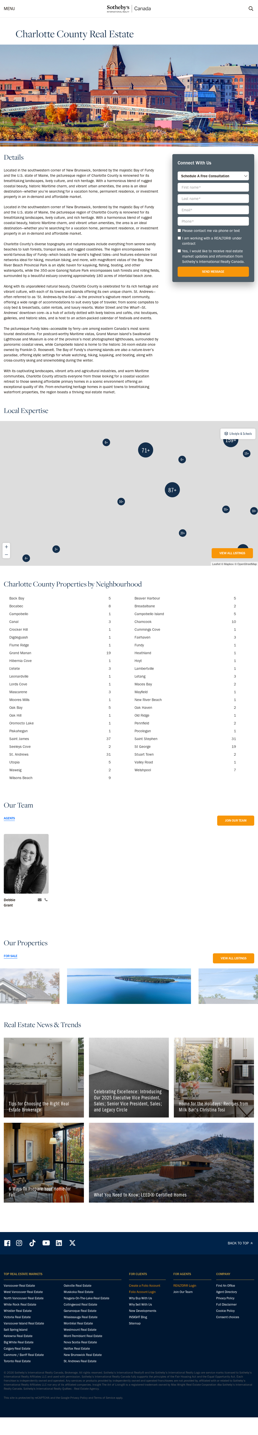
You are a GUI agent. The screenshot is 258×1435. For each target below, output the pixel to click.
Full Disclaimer (226, 1304)
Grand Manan (60, 653)
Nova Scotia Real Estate (80, 1342)
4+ (26, 558)
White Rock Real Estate (20, 1304)
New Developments (142, 1311)
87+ (172, 490)
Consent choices (227, 1317)
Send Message (213, 271)
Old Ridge (185, 715)
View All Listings (232, 553)
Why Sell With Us (140, 1304)
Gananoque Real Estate (80, 1311)
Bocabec (60, 606)
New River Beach (185, 699)
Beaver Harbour (185, 598)
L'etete (60, 668)
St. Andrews (60, 754)
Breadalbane (185, 606)
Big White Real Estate (19, 1342)
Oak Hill (60, 715)
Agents (9, 818)
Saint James (60, 739)
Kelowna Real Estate (18, 1336)
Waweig (60, 770)
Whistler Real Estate (18, 1311)
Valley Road (185, 762)
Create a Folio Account (144, 1285)
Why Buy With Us (140, 1298)
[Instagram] (20, 1243)
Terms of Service (104, 1397)
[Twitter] (72, 1243)
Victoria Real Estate (17, 1317)
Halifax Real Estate (77, 1348)
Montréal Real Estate (78, 1323)
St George (185, 746)
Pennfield (185, 723)
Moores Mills (60, 699)
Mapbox (229, 564)
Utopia (60, 762)
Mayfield (185, 692)
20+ (182, 533)
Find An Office (225, 1285)
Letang (185, 676)
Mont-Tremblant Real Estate (83, 1336)
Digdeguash (60, 637)
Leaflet (216, 564)
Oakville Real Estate (77, 1285)
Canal (60, 621)
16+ (121, 501)
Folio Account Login (142, 1292)
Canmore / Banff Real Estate (24, 1355)
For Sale (10, 956)
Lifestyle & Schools (240, 433)
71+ (146, 450)
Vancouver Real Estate (19, 1285)
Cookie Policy (225, 1311)
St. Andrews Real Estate (80, 1361)
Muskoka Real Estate (78, 1292)
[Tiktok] (32, 1243)
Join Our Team (235, 820)
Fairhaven (185, 637)
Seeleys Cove (60, 746)
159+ (230, 440)
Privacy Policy (225, 1298)
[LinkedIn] (59, 1243)
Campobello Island (185, 614)
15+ (246, 453)
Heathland (185, 653)
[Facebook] (8, 1243)
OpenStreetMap (247, 564)
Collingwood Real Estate (80, 1304)
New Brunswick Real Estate (83, 1355)
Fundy (185, 645)
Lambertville (185, 668)
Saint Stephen (185, 739)
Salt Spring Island (15, 1330)
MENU (9, 8)
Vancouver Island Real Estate (24, 1323)
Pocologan (185, 731)
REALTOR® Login (184, 1285)
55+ (226, 509)
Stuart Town (185, 754)
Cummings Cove (185, 629)
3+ (56, 549)
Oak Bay (60, 707)
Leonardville (60, 676)
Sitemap (135, 1323)
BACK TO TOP (239, 1243)
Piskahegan (60, 731)
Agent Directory (226, 1292)
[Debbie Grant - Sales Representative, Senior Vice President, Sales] (26, 864)
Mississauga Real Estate (81, 1317)
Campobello (60, 614)
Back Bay (60, 598)
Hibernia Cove (60, 660)
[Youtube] (46, 1243)
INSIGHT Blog (138, 1317)
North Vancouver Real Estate (24, 1298)
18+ (254, 511)
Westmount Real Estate (80, 1330)
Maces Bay (185, 684)
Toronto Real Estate (17, 1361)
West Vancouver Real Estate (23, 1292)
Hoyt (185, 660)
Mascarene (60, 692)
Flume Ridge (60, 645)
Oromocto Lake (60, 723)
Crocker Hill (60, 629)
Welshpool (185, 770)
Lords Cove (60, 684)
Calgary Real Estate (17, 1348)
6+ (106, 442)
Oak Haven (185, 707)
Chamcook (185, 621)
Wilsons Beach (60, 778)
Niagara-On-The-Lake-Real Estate (86, 1298)
